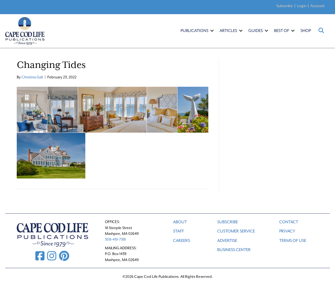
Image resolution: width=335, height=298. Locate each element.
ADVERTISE (227, 240)
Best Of (281, 30)
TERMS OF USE (292, 240)
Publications (194, 30)
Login (301, 6)
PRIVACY (287, 231)
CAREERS (181, 240)
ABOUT (180, 222)
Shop (305, 30)
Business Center (234, 249)
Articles (228, 30)
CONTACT (288, 222)
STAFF (178, 231)
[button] (212, 31)
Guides (255, 30)
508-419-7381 (115, 239)
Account (317, 6)
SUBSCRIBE (227, 222)
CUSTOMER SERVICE (236, 231)
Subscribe (284, 6)
